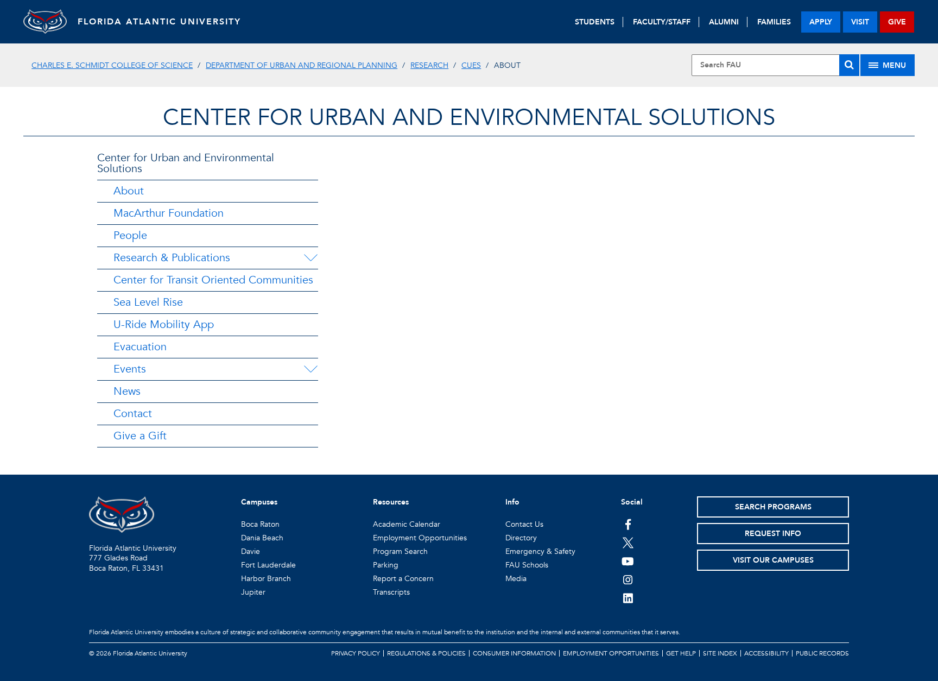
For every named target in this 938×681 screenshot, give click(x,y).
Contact (132, 413)
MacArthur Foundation (168, 213)
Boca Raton (260, 524)
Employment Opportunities (420, 538)
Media (516, 578)
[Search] (849, 65)
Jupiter (253, 592)
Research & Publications (171, 257)
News (127, 391)
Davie (250, 551)
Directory (521, 538)
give (897, 22)
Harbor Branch (266, 578)
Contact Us (524, 524)
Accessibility (766, 653)
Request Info (773, 533)
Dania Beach (262, 538)
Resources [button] (391, 502)
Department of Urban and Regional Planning (301, 65)
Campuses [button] (259, 502)
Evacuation (140, 346)
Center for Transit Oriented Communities (213, 280)
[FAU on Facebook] (628, 524)
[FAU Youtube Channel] (628, 561)
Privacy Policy (355, 653)
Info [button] (512, 502)
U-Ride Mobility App (163, 324)
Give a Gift (140, 435)
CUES (471, 65)
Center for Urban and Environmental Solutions (469, 117)
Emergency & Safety (540, 551)
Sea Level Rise (148, 302)
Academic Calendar (406, 524)
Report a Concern (403, 578)
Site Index (720, 653)
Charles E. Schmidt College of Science (112, 65)
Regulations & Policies (426, 653)
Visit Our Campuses (773, 560)
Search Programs (773, 507)
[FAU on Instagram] (628, 579)
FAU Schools (526, 565)
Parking (385, 565)
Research (429, 65)
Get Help (681, 653)
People (130, 235)
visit (860, 22)
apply (820, 22)
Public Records (822, 653)
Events (129, 369)
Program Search (400, 551)
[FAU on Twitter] (628, 542)
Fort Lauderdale (268, 565)
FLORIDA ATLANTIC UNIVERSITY (159, 22)
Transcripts (391, 592)
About (128, 191)
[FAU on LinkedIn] (628, 597)
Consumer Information (514, 653)
